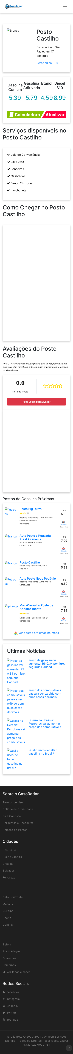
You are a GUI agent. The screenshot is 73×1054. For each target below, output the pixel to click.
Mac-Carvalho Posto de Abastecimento (36, 607)
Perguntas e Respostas (18, 823)
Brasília (8, 863)
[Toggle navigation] (65, 6)
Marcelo (64, 551)
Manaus (8, 904)
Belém (7, 944)
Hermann (64, 524)
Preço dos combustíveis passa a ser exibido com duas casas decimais (45, 693)
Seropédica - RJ (47, 63)
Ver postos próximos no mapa (38, 633)
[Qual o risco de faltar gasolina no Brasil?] (16, 759)
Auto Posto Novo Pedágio (37, 578)
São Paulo (9, 850)
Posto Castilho (29, 562)
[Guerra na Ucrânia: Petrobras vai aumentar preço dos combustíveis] (16, 731)
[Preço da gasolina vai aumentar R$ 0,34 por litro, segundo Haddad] (16, 671)
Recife (7, 918)
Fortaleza (9, 877)
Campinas (9, 965)
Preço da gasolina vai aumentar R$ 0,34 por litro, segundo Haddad (47, 663)
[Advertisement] (36, 451)
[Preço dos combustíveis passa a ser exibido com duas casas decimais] (16, 701)
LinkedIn (12, 1006)
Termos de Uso (13, 802)
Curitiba (8, 911)
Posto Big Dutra (30, 509)
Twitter (11, 1012)
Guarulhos (9, 958)
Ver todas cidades (19, 972)
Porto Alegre (11, 951)
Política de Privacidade (18, 809)
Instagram (13, 999)
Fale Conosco (12, 816)
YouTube (12, 1019)
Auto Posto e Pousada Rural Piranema (35, 537)
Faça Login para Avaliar (36, 401)
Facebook (13, 992)
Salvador (8, 870)
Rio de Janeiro (12, 856)
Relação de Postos (15, 830)
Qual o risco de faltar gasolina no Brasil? (43, 751)
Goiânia (8, 924)
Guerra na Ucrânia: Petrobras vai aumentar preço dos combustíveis (45, 723)
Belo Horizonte (13, 897)
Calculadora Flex (27, 115)
